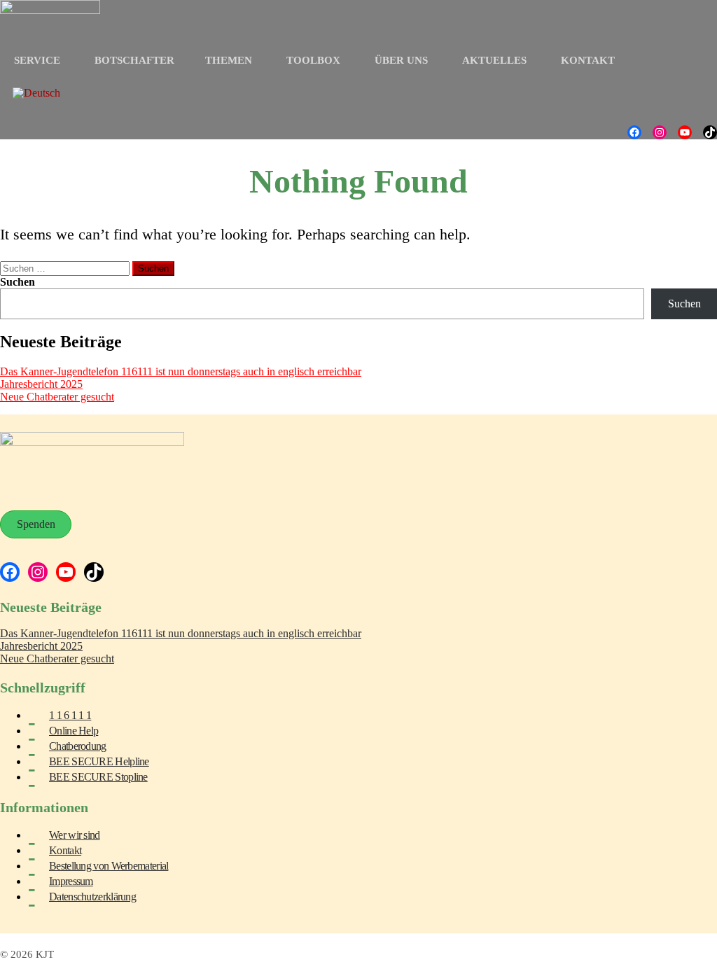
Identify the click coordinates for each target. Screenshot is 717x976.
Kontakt (65, 850)
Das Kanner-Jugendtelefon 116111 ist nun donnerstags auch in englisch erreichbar (180, 371)
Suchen (17, 282)
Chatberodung (77, 746)
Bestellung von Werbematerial (108, 866)
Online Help (73, 731)
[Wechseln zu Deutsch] (36, 93)
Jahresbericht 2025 (41, 384)
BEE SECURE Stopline (98, 777)
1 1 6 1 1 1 (70, 715)
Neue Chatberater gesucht (57, 397)
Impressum (71, 881)
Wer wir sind (74, 835)
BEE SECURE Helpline (99, 761)
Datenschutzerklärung (92, 896)
